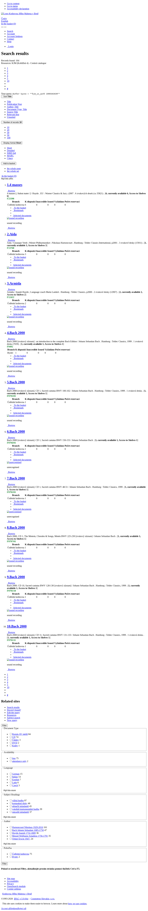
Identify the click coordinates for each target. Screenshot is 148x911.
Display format (11, 143)
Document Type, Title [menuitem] (17, 109)
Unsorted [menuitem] (11, 117)
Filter (4, 725)
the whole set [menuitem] (13, 171)
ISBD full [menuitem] (11, 153)
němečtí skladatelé (20, 806)
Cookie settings (14, 889)
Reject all (22, 908)
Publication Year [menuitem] (14, 104)
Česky (4, 18)
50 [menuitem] (8, 135)
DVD (14, 743)
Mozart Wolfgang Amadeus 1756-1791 (30, 836)
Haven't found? (14, 710)
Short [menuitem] (9, 148)
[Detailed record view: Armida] (15, 317)
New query (12, 720)
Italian (15, 777)
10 (8, 81)
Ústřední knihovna (20, 854)
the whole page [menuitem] (14, 168)
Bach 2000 (16, 333)
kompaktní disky (19, 803)
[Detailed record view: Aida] (15, 267)
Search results (13, 707)
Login (10, 46)
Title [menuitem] (9, 101)
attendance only (19, 761)
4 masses (14, 185)
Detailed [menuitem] (11, 150)
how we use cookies (77, 903)
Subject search (13, 718)
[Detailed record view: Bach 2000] (15, 366)
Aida (12, 234)
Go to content (13, 3)
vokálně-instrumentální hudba (25, 809)
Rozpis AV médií (20, 734)
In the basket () (8, 23)
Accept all (5, 908)
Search (10, 31)
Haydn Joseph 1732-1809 (24, 833)
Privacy (10, 883)
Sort (6, 96)
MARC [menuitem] (10, 155)
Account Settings (15, 36)
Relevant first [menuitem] (13, 114)
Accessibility (13, 881)
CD (13, 737)
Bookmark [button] (18, 210)
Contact (10, 39)
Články (15, 740)
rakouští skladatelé (20, 812)
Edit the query (13, 712)
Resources (11, 715)
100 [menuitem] (8, 137)
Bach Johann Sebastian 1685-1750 (28, 830)
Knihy (15, 745)
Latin (14, 782)
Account (11, 34)
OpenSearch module (16, 886)
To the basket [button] (19, 208)
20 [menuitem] (8, 130)
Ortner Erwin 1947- (21, 839)
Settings (14, 908)
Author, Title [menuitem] (12, 107)
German (16, 774)
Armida (14, 283)
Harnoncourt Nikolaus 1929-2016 (27, 827)
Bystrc (15, 857)
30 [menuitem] (8, 132)
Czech (15, 785)
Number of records (12, 122)
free (14, 758)
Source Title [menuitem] (12, 112)
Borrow (11, 191)
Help (9, 41)
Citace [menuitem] (10, 158)
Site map (11, 878)
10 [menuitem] (8, 127)
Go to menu (12, 6)
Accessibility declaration (18, 8)
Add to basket (8, 163)
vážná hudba (18, 800)
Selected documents (22, 215)
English (4, 21)
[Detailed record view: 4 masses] (15, 218)
